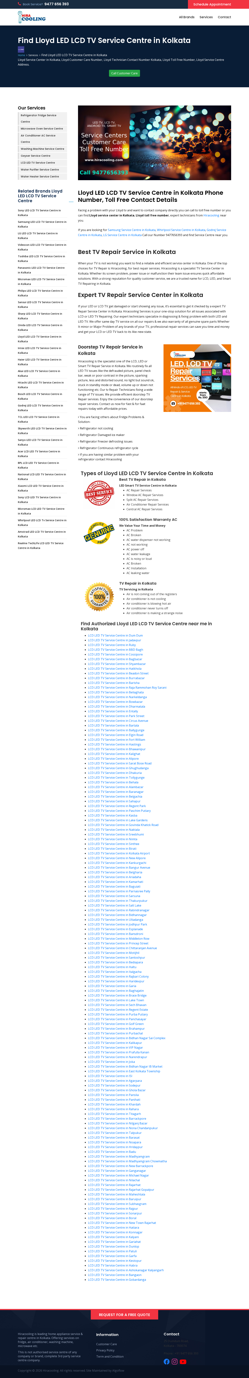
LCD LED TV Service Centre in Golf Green (116, 1024)
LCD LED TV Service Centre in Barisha (113, 683)
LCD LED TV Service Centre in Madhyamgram (119, 1156)
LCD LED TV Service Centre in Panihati (114, 1100)
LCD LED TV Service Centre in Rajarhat (114, 1185)
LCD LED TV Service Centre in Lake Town (116, 1000)
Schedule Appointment (212, 4)
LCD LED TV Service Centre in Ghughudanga (118, 768)
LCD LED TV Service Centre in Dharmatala (116, 706)
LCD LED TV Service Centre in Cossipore (115, 654)
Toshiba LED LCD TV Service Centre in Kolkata (41, 259)
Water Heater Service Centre (40, 176)
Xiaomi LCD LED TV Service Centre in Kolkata (41, 488)
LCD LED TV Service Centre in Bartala (113, 725)
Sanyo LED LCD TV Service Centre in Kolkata (40, 442)
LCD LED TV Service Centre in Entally (113, 711)
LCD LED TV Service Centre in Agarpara (115, 1081)
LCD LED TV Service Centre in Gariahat (114, 1242)
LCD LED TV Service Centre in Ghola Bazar (117, 1090)
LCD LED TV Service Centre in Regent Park (117, 806)
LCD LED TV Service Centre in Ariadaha (114, 877)
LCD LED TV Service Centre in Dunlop (113, 1246)
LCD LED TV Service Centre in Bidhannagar (117, 915)
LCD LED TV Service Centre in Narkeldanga (117, 697)
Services (206, 17)
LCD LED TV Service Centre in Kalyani (113, 1237)
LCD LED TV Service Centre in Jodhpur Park (117, 924)
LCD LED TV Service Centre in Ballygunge (116, 730)
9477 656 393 (56, 4)
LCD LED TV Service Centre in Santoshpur (116, 958)
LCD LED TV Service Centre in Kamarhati (115, 882)
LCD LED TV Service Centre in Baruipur (114, 1199)
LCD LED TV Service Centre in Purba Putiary (118, 1014)
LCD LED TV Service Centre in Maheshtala (116, 1194)
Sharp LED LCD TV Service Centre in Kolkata (40, 316)
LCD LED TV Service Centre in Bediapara (115, 962)
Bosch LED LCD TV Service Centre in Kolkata (40, 396)
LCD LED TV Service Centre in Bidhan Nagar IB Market (125, 1066)
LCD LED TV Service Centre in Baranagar (116, 792)
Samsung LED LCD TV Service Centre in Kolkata (42, 224)
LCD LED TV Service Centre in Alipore (113, 759)
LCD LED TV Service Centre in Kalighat (114, 754)
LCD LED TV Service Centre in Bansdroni (115, 934)
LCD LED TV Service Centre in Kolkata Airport (119, 853)
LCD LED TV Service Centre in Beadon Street (118, 673)
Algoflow (118, 1371)
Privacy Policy (105, 1350)
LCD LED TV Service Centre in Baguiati (114, 886)
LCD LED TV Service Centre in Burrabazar (116, 678)
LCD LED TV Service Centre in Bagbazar (115, 659)
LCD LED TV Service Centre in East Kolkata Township (124, 1071)
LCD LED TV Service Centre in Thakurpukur (117, 901)
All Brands (186, 17)
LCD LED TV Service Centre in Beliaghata (116, 692)
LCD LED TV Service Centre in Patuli (112, 1251)
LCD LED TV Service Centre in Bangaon (114, 1275)
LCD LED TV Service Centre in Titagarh (114, 1114)
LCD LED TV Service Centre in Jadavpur (114, 640)
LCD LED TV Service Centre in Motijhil (113, 953)
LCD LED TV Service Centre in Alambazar (115, 787)
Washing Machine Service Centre (42, 149)
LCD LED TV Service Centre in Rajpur (113, 1209)
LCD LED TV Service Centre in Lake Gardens (118, 820)
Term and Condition (110, 1356)
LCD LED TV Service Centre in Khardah (114, 1104)
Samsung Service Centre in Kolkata (131, 230)
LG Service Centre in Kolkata (122, 235)
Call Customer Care (124, 73)
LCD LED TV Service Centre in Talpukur (115, 1133)
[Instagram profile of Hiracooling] (175, 1361)
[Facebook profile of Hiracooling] (167, 1361)
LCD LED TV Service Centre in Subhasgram (117, 1204)
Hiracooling (211, 215)
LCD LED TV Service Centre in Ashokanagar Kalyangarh (126, 1270)
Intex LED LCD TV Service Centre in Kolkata (39, 350)
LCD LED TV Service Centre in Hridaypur (115, 1147)
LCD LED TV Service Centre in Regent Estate (118, 1010)
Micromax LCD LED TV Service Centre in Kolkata (41, 511)
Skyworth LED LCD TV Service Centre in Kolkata (42, 431)
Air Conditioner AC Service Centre (38, 139)
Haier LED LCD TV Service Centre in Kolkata (39, 362)
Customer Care (106, 1344)
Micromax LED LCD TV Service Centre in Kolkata (41, 281)
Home (21, 55)
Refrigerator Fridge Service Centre (38, 118)
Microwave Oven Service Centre (42, 128)
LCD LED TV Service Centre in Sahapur (114, 801)
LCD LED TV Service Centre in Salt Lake (114, 905)
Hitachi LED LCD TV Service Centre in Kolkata (41, 385)
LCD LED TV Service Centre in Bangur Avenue (119, 868)
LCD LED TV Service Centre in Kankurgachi (117, 863)
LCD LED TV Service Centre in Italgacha (114, 972)
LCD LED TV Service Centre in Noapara (114, 1142)
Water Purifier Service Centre (40, 169)
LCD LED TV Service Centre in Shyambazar (117, 664)
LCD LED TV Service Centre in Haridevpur (116, 981)
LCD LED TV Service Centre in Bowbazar (115, 702)
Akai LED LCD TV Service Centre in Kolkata (39, 373)
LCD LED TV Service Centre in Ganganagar (117, 1171)
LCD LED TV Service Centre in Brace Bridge (117, 995)
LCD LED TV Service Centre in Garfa (112, 1256)
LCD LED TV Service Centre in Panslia (113, 1095)
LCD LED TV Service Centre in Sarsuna (114, 896)
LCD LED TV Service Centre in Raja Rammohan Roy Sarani (127, 688)
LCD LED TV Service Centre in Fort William (116, 740)
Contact (224, 17)
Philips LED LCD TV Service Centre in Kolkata (40, 293)
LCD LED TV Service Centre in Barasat (114, 1138)
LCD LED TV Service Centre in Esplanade (115, 929)
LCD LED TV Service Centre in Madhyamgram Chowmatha (127, 1161)
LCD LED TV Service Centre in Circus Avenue (118, 721)
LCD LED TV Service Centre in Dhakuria (115, 773)
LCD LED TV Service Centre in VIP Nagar (115, 1048)
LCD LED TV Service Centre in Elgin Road (115, 735)
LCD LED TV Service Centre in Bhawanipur (117, 749)
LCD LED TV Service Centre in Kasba (112, 815)
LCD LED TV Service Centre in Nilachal (114, 1180)
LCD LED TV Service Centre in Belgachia (115, 796)
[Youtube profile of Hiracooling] (183, 1362)
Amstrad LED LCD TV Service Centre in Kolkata (42, 534)
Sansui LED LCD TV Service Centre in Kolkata (40, 304)
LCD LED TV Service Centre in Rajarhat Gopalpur (121, 1190)
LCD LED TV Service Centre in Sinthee (113, 844)
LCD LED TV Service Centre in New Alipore (117, 858)
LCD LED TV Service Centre (38, 163)
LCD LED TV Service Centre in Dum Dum (115, 635)
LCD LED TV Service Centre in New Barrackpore (120, 1166)
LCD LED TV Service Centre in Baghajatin (116, 991)
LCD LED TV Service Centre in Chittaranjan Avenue (122, 948)
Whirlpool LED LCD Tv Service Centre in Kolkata (42, 522)
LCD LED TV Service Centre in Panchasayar (117, 1019)
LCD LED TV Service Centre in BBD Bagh (115, 650)
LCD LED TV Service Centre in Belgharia (115, 872)
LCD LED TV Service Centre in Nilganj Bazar (117, 1123)
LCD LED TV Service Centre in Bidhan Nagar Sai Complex (126, 1038)
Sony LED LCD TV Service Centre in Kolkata (39, 213)
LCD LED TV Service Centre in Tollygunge (116, 778)
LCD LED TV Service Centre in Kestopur (115, 1261)
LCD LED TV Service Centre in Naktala (114, 830)
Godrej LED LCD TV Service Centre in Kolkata (40, 408)
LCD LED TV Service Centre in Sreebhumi (116, 834)
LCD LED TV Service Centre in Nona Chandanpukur (123, 1128)
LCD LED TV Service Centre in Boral (112, 1218)
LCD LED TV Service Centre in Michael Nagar (118, 1175)
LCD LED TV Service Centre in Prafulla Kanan (118, 1052)
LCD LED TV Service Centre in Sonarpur (115, 1213)
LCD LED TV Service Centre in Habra (112, 1265)
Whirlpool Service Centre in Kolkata (181, 230)
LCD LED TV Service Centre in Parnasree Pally (119, 891)
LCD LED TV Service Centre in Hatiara (113, 1228)
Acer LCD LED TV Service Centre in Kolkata (39, 454)
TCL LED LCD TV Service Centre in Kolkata (38, 419)
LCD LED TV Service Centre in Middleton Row (118, 939)
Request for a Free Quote (124, 1314)
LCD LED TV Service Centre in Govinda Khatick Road (123, 825)
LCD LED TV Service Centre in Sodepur (114, 1085)
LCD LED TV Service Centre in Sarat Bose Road (119, 763)
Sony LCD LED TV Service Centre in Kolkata (39, 500)
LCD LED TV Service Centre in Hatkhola (114, 669)
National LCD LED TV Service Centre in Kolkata (42, 477)
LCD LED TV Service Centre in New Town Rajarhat (122, 1223)
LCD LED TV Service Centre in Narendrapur (117, 1057)
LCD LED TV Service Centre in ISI (110, 1076)
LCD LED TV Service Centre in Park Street (116, 716)
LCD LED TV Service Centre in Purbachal (115, 1033)
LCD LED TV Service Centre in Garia (112, 986)
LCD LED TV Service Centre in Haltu (112, 967)
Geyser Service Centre (35, 156)
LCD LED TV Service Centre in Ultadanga (115, 920)
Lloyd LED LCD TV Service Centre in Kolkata (39, 339)
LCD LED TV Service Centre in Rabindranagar (118, 910)
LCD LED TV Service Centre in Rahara (113, 1109)
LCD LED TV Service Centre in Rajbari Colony (118, 976)
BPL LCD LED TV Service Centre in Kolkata (38, 465)
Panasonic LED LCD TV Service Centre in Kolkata (41, 270)
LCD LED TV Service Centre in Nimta (112, 839)
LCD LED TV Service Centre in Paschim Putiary (119, 811)
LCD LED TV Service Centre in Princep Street (118, 943)
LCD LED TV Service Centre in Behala (113, 782)
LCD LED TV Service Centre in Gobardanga (117, 1280)
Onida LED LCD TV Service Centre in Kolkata (40, 327)
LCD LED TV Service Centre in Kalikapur (115, 1043)
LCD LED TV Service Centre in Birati (112, 849)
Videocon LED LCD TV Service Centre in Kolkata (42, 247)
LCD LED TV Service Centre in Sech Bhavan (117, 1005)
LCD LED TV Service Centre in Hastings (114, 744)
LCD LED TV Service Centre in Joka (111, 1062)
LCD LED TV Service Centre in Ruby (112, 645)
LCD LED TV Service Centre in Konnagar (115, 1232)
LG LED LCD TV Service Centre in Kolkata (38, 236)
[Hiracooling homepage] (32, 17)
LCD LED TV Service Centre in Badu (112, 1152)
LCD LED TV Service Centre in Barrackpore (117, 1119)
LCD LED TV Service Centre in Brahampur (116, 1029)
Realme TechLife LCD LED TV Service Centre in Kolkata (40, 545)
